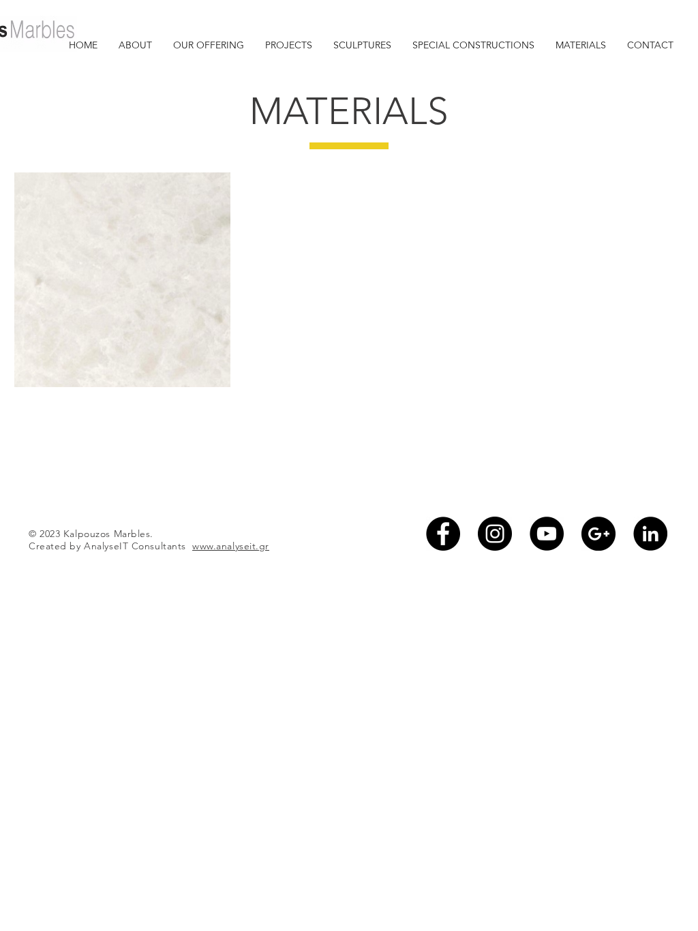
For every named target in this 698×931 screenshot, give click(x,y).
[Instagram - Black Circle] (495, 534)
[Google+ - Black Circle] (598, 534)
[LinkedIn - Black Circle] (650, 534)
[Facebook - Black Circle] (443, 534)
